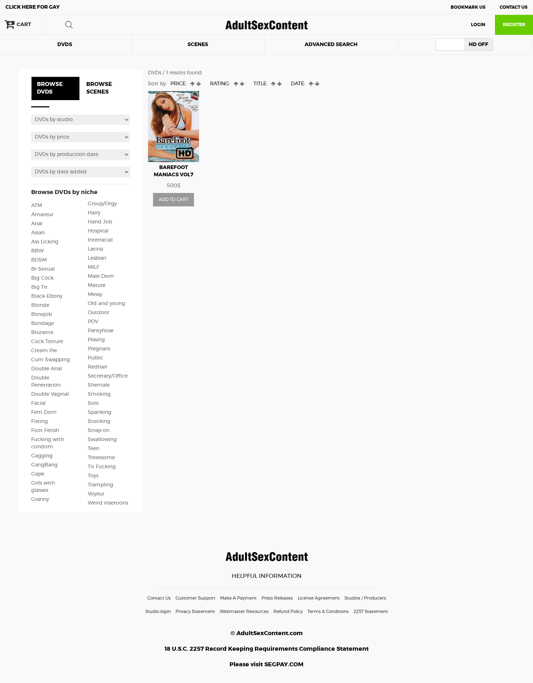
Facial (38, 403)
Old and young (106, 303)
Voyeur (96, 494)
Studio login (158, 611)
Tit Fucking (102, 466)
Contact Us (514, 7)
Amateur (42, 214)
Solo (93, 403)
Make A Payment (238, 598)
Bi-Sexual (43, 269)
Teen (93, 448)
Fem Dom (44, 412)
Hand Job (100, 222)
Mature (97, 285)
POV (93, 321)
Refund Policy (288, 611)
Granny (40, 499)
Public (95, 358)
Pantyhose (100, 330)
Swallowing (102, 439)
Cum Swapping (50, 359)
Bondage (42, 323)
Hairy (94, 212)
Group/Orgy (102, 203)
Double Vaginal (50, 394)
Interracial (100, 240)
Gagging (42, 455)
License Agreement (319, 598)
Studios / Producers (365, 598)
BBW (37, 251)
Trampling (100, 484)
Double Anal (46, 368)
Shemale (99, 385)
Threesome (101, 457)
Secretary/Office (108, 376)
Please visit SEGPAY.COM (266, 664)
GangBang (44, 465)
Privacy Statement (195, 611)
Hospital (98, 231)
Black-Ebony (46, 296)
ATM (36, 205)
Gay (32, 7)
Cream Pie (44, 350)
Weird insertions (108, 503)
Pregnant (99, 348)
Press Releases (277, 598)
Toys (93, 475)
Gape (37, 474)
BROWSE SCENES (99, 88)
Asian (38, 232)
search (69, 25)
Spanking (99, 412)
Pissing (96, 339)
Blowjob (41, 314)
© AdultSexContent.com (267, 633)
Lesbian (97, 258)
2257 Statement (371, 611)
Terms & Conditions (328, 611)
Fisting (39, 421)
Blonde (40, 305)
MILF (93, 267)
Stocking (99, 421)
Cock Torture (47, 341)
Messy (95, 294)
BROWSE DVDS (50, 88)
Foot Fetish (45, 430)
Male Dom (101, 276)
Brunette (42, 332)
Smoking (99, 394)
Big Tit (39, 287)
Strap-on (99, 430)
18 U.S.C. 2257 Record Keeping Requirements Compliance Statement (267, 649)
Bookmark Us (468, 7)
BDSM (39, 260)
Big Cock (42, 278)
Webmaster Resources (244, 611)
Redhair (97, 367)
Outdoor (98, 312)
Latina (95, 249)
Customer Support (195, 598)
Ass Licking (44, 241)
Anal (36, 223)
